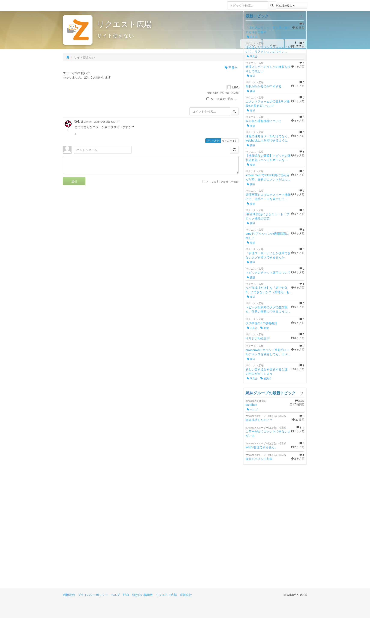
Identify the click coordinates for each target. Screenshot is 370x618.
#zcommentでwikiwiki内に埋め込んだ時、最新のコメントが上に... (268, 177)
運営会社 (186, 595)
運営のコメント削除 (259, 459)
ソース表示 (218, 99)
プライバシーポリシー (93, 595)
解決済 (267, 378)
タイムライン (229, 140)
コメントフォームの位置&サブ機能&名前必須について (267, 103)
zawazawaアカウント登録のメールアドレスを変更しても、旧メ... (268, 352)
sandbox (251, 404)
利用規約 (69, 595)
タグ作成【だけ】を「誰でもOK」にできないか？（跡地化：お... (269, 289)
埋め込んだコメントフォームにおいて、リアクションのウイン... (268, 49)
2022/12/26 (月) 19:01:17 (107, 121)
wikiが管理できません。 (262, 447)
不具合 (232, 67)
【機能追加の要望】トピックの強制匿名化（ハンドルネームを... (268, 157)
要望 (252, 76)
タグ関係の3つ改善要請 (261, 323)
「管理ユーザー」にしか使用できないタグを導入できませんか (268, 255)
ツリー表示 (213, 140)
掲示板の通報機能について (264, 121)
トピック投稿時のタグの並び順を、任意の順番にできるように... (268, 309)
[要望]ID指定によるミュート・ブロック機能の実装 (267, 216)
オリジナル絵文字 (258, 338)
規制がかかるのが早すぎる (264, 86)
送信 (74, 181)
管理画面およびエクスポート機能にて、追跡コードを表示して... (268, 196)
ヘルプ (253, 409)
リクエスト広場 (166, 595)
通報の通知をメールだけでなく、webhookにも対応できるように (268, 138)
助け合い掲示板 (142, 595)
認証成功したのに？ (259, 420)
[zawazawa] (80, 5)
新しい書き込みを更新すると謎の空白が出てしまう (267, 371)
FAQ (126, 595)
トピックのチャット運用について (268, 272)
